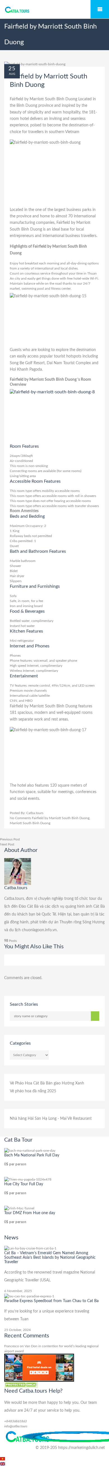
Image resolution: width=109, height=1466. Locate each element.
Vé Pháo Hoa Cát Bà (27, 1083)
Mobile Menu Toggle (100, 9)
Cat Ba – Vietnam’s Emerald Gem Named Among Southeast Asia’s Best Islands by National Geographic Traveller (50, 1257)
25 (12, 68)
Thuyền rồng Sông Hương (82, 922)
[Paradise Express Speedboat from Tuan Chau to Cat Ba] (29, 1296)
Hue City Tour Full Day (23, 1184)
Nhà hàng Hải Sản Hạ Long (33, 1119)
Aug (12, 74)
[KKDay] (39, 1367)
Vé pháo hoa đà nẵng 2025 (33, 1091)
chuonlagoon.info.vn (39, 930)
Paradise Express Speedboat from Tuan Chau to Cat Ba (51, 1301)
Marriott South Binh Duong (30, 823)
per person (15, 1164)
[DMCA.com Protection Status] (21, 1384)
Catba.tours (34, 813)
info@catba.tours (15, 1426)
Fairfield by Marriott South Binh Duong (60, 818)
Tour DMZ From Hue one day (29, 1213)
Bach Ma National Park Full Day (31, 1155)
